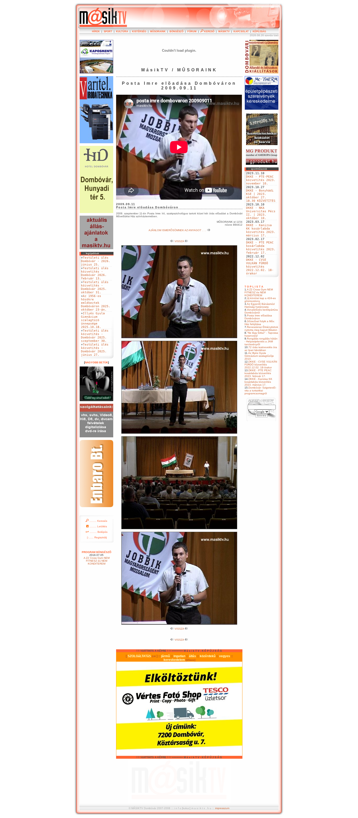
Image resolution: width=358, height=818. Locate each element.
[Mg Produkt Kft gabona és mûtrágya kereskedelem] (261, 163)
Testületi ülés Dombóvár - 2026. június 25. (95, 261)
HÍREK (96, 31)
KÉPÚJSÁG (259, 31)
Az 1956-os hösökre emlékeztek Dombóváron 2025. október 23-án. (95, 302)
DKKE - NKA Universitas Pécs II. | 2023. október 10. (260, 213)
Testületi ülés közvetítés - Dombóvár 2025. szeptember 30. (95, 336)
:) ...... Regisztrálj (96, 537)
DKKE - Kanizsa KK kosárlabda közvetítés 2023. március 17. (260, 230)
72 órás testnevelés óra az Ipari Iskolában (261, 349)
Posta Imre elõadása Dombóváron (258, 317)
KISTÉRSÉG (139, 31)
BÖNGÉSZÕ (176, 31)
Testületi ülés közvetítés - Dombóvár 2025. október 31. (95, 287)
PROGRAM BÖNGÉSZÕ (96, 552)
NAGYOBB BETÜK (96, 362)
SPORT (108, 31)
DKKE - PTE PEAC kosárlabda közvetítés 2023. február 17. (260, 247)
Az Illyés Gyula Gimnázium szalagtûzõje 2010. (259, 356)
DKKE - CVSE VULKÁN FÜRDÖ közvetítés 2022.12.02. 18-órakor (260, 266)
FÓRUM (192, 31)
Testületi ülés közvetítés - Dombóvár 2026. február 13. (95, 273)
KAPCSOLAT (241, 31)
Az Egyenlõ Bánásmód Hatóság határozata (260, 305)
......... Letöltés (98, 526)
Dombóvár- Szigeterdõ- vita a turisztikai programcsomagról (260, 390)
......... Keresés (98, 520)
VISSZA (179, 241)
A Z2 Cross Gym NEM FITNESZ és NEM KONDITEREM (259, 292)
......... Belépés (98, 531)
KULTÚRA (122, 31)
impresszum (222, 808)
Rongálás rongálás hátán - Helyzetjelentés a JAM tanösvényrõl (261, 341)
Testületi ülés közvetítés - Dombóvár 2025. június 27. (95, 350)
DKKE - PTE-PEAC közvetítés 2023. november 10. (260, 180)
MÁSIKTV (224, 31)
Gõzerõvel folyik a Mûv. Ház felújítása (260, 323)
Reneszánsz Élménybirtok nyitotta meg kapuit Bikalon (261, 328)
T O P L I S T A (254, 286)
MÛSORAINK (158, 31)
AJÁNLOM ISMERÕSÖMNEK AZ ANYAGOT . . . (178, 230)
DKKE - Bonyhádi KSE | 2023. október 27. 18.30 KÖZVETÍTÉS (260, 196)
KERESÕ (208, 31)
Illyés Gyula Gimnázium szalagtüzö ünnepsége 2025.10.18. (93, 320)
